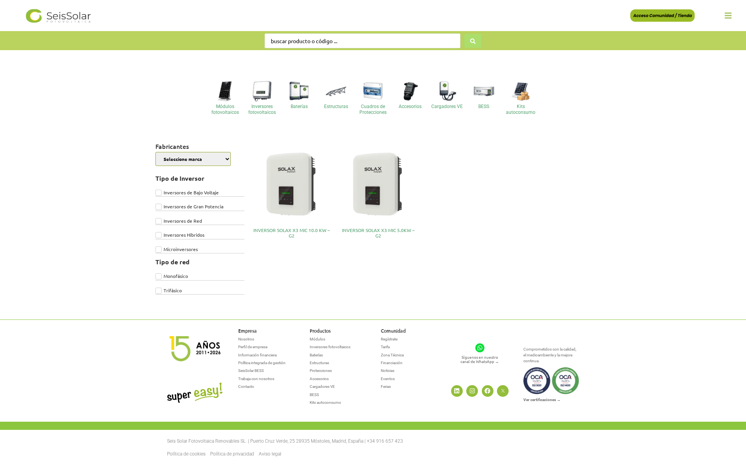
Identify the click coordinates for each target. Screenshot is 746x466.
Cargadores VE (447, 106)
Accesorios (410, 106)
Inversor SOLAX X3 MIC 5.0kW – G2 (378, 233)
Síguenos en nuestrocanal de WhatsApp (479, 359)
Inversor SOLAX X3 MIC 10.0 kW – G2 (291, 233)
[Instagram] (472, 391)
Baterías (299, 106)
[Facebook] (487, 391)
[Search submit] (472, 41)
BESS (483, 106)
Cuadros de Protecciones (373, 109)
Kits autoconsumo (520, 109)
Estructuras (336, 106)
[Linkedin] (457, 391)
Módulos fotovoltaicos (225, 109)
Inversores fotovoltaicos (262, 109)
